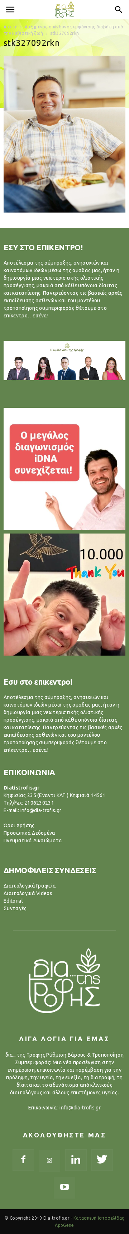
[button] (119, 9)
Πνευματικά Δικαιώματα (33, 840)
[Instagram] (49, 1161)
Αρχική (11, 26)
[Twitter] (102, 1160)
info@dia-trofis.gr (80, 1107)
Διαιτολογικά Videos (28, 893)
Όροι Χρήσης (19, 825)
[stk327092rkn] (64, 211)
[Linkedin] (76, 1160)
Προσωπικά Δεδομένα (30, 833)
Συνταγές (15, 908)
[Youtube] (64, 1187)
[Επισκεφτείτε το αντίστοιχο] (64, 469)
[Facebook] (23, 1160)
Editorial (13, 901)
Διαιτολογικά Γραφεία (30, 886)
